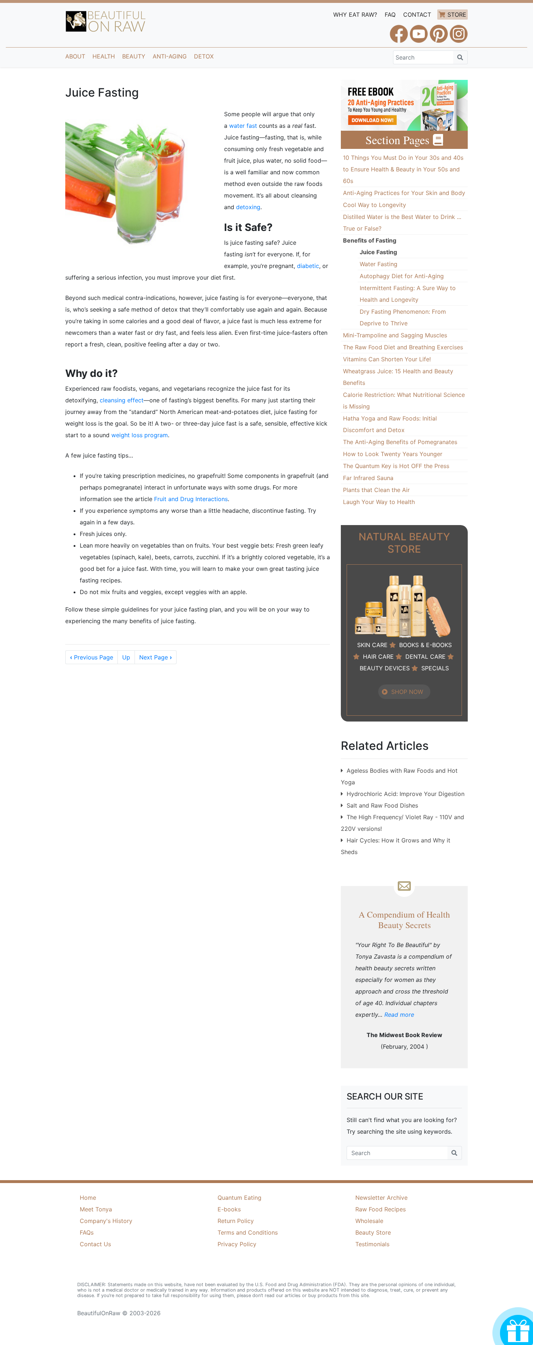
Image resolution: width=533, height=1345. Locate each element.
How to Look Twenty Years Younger (392, 454)
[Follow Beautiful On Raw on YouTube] (419, 30)
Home (88, 1197)
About (75, 56)
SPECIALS (435, 668)
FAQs (87, 1232)
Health (103, 56)
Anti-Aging (170, 56)
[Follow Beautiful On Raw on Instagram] (459, 30)
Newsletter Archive (381, 1197)
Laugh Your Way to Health (379, 501)
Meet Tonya (96, 1209)
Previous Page (91, 657)
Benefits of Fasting (369, 240)
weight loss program (139, 435)
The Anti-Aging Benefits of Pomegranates (400, 442)
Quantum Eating (239, 1197)
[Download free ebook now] (404, 104)
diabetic (308, 265)
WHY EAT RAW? (355, 14)
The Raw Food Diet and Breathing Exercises (403, 347)
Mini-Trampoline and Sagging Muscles (395, 335)
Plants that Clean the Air (376, 489)
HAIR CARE (378, 656)
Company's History (106, 1220)
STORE (456, 14)
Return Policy (236, 1220)
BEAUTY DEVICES (385, 668)
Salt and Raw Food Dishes (382, 805)
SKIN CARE (372, 645)
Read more (399, 1014)
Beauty (133, 56)
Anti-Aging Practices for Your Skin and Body (404, 192)
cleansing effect (122, 400)
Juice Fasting (378, 252)
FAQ (390, 14)
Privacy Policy (237, 1244)
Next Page (155, 657)
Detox (204, 56)
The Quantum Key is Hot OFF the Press (396, 466)
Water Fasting (378, 264)
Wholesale (369, 1220)
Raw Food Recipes (380, 1209)
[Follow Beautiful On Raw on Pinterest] (439, 30)
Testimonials (372, 1244)
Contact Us (95, 1244)
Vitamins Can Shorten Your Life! (387, 359)
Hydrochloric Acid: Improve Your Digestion (405, 793)
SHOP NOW (407, 691)
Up (126, 657)
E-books (229, 1209)
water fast (243, 125)
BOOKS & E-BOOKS (425, 645)
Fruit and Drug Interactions (191, 499)
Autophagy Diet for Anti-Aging (402, 276)
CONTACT (417, 14)
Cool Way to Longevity (374, 204)
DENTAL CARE (425, 656)
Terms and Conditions (248, 1232)
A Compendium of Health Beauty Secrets (404, 920)
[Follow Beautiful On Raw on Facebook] (399, 30)
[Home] (105, 21)
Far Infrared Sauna (368, 477)
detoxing (248, 207)
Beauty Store (373, 1232)
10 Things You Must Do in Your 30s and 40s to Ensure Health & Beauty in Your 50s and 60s (403, 169)
